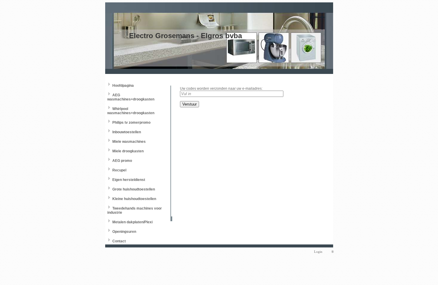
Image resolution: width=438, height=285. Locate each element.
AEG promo (122, 161)
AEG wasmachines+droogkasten (130, 97)
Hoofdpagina (123, 85)
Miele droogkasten (128, 151)
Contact (119, 241)
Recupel (119, 170)
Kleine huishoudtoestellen (134, 199)
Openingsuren (124, 232)
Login (318, 251)
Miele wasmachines (129, 142)
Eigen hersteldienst (128, 180)
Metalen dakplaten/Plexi (132, 222)
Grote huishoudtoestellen (133, 189)
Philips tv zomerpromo (131, 122)
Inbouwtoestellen (126, 132)
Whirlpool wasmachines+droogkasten (130, 111)
